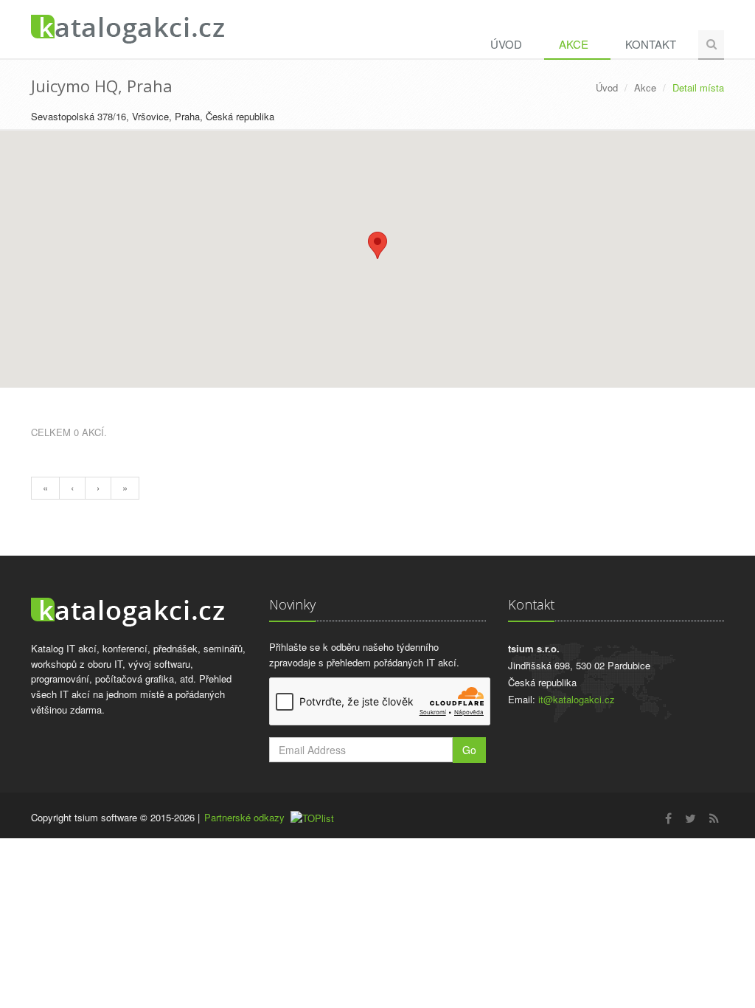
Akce (573, 44)
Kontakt (650, 44)
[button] (377, 245)
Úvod (506, 44)
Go (469, 749)
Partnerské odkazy (244, 817)
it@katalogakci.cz (576, 699)
